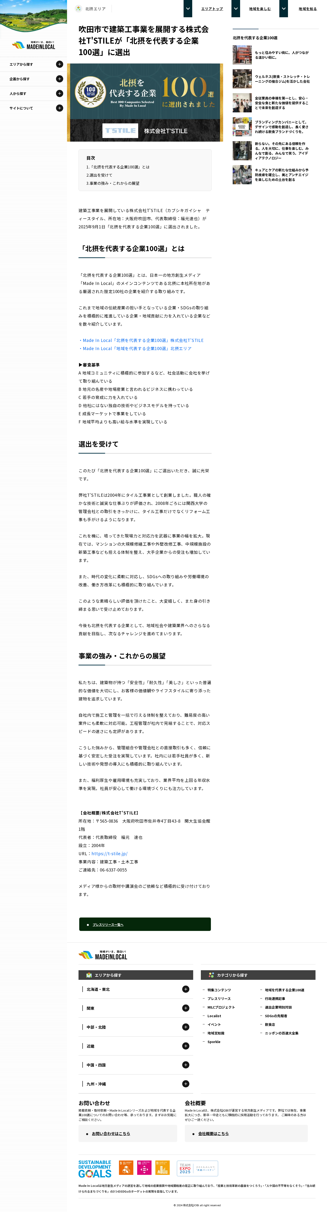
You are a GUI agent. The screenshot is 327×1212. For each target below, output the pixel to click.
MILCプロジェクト (221, 1007)
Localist (214, 1015)
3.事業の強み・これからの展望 (112, 183)
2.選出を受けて (99, 175)
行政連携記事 (275, 998)
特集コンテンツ (219, 989)
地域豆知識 (216, 1033)
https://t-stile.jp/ (109, 853)
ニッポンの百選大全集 (282, 1033)
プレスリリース (219, 998)
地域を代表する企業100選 (284, 989)
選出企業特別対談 (278, 1007)
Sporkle (214, 1041)
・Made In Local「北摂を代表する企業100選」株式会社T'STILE (141, 340)
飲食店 (270, 1024)
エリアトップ (212, 8)
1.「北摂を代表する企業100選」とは (118, 167)
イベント (214, 1024)
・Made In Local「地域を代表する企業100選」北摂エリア (135, 348)
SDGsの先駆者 (276, 1015)
